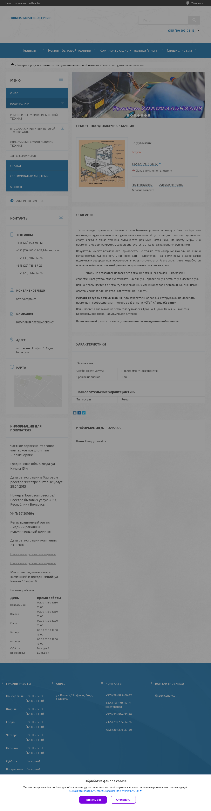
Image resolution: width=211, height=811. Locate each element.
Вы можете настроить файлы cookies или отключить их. (104, 790)
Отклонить (123, 799)
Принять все (93, 799)
